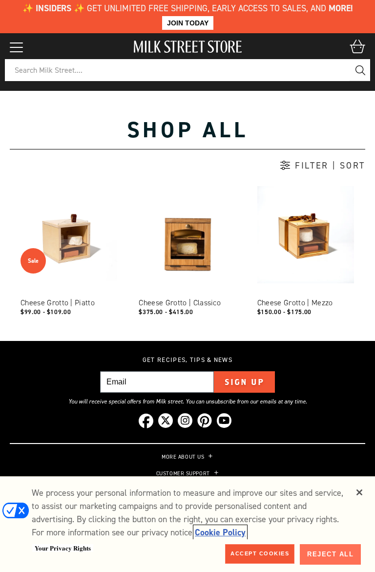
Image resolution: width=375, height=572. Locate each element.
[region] (187, 524)
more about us (183, 457)
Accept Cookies (259, 553)
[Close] (359, 492)
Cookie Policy (220, 532)
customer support (183, 473)
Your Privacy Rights (63, 548)
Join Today (187, 23)
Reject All (330, 554)
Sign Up (244, 382)
